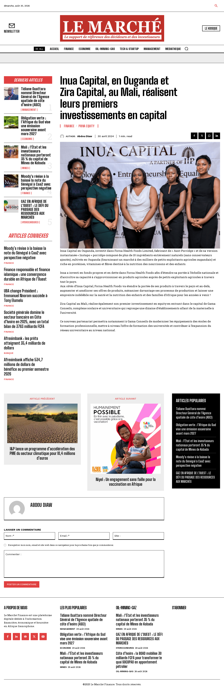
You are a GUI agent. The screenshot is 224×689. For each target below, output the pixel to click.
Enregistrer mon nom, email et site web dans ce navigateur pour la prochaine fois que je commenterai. (61, 545)
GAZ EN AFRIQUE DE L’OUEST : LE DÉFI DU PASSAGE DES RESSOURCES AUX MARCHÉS (34, 209)
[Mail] (25, 636)
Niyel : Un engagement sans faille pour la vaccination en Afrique (126, 482)
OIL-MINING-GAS (124, 671)
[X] (201, 136)
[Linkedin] (217, 136)
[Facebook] (194, 136)
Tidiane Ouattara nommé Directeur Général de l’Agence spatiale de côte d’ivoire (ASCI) (35, 97)
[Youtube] (43, 636)
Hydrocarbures (30, 222)
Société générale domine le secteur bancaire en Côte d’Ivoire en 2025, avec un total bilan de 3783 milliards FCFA (26, 319)
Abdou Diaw (84, 136)
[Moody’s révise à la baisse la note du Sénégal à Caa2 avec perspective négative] (11, 180)
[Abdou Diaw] (63, 136)
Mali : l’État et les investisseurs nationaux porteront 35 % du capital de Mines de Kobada (36, 155)
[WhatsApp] (209, 136)
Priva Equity (86, 126)
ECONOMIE (27, 139)
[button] (216, 6)
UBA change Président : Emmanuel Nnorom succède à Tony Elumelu (25, 295)
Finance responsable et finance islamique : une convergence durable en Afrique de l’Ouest (27, 274)
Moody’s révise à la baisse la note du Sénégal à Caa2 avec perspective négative (36, 182)
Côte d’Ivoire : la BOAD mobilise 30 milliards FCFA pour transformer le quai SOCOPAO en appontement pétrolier (139, 660)
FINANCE (26, 193)
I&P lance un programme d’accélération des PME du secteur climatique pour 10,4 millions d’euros (42, 454)
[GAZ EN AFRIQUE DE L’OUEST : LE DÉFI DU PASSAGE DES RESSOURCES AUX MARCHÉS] (11, 206)
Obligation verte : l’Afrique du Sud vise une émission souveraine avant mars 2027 (35, 126)
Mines (25, 168)
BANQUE (8, 353)
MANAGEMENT (29, 109)
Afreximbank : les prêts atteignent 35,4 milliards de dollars (24, 343)
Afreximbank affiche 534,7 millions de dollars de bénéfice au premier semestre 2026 (26, 366)
